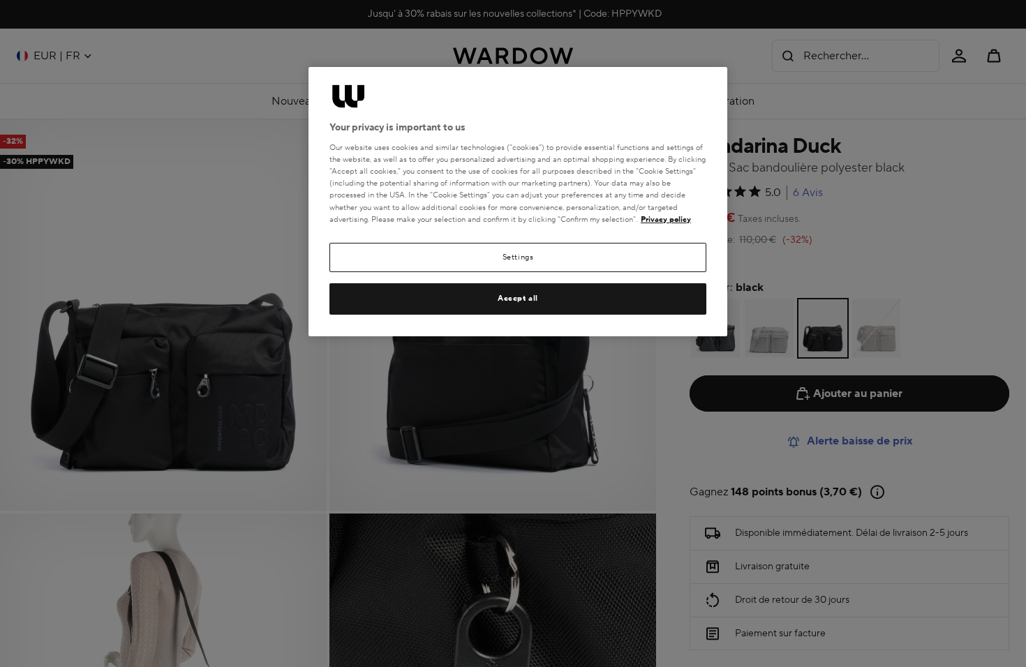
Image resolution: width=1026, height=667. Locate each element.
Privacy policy (666, 219)
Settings (518, 257)
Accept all (518, 298)
